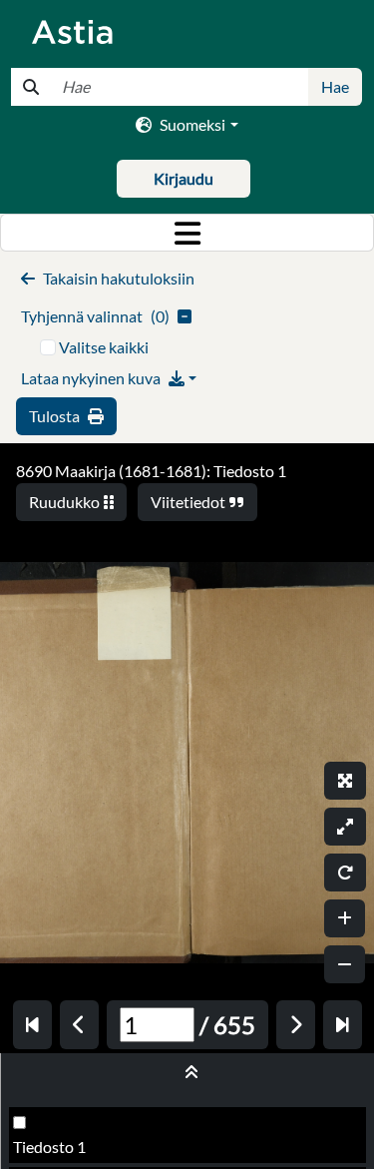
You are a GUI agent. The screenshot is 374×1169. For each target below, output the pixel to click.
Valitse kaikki (104, 346)
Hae (335, 86)
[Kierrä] (345, 872)
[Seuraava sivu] (295, 1024)
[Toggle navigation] (187, 233)
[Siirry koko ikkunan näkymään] (345, 781)
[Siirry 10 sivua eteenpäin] (342, 1024)
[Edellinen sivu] (79, 1024)
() (95, 315)
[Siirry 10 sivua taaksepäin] (32, 1024)
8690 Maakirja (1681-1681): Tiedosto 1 (151, 470)
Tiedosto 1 (49, 1146)
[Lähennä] (344, 918)
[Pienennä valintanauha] (187, 1072)
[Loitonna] (344, 964)
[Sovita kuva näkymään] (345, 827)
